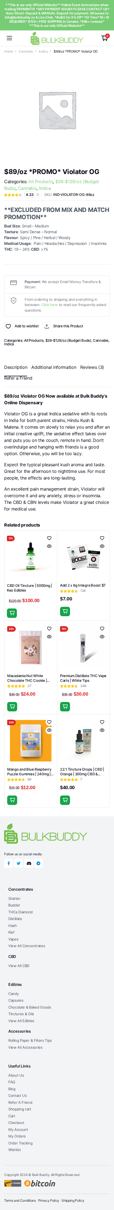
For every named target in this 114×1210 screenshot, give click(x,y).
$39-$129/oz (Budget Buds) (68, 340)
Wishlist (14, 1149)
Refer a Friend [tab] (18, 378)
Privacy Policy (48, 1200)
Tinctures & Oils (21, 1014)
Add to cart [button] (12, 613)
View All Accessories (25, 1047)
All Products (40, 181)
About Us (16, 1075)
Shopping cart (19, 1109)
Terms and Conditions (20, 1200)
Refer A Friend (20, 1102)
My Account (18, 1129)
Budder (14, 905)
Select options (65, 706)
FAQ (11, 1082)
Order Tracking (20, 1143)
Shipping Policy (72, 1200)
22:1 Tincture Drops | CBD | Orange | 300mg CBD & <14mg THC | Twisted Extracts (82, 776)
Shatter (14, 898)
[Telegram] (38, 863)
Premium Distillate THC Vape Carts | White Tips (83, 678)
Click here (50, 304)
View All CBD (18, 965)
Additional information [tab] (53, 367)
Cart (11, 1116)
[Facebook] (8, 863)
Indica (43, 51)
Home (8, 51)
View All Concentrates (26, 946)
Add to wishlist (8, 326)
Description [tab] (15, 367)
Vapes (13, 939)
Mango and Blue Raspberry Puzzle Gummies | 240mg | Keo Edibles (29, 774)
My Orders (17, 1136)
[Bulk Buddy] (57, 38)
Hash (12, 925)
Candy (13, 993)
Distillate (15, 918)
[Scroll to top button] (105, 1185)
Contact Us (17, 1095)
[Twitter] (18, 863)
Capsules (15, 1000)
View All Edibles (21, 1021)
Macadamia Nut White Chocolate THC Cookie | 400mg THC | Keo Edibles (28, 680)
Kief (11, 932)
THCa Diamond (20, 912)
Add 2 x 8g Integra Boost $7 (83, 585)
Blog (11, 1089)
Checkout (16, 1122)
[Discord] (28, 863)
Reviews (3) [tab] (92, 367)
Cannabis (26, 51)
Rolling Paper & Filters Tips (30, 1040)
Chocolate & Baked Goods (29, 1007)
